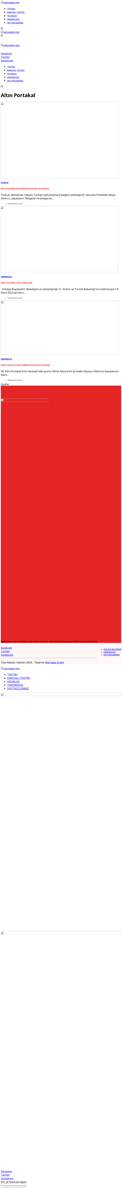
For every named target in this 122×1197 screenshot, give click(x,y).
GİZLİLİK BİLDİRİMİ (112, 649)
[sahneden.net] (10, 2)
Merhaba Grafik (54, 662)
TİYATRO (12, 674)
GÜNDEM (4, 183)
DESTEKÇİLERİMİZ (112, 654)
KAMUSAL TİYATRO (18, 678)
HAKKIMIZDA (110, 652)
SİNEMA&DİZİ (6, 277)
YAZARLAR (13, 681)
